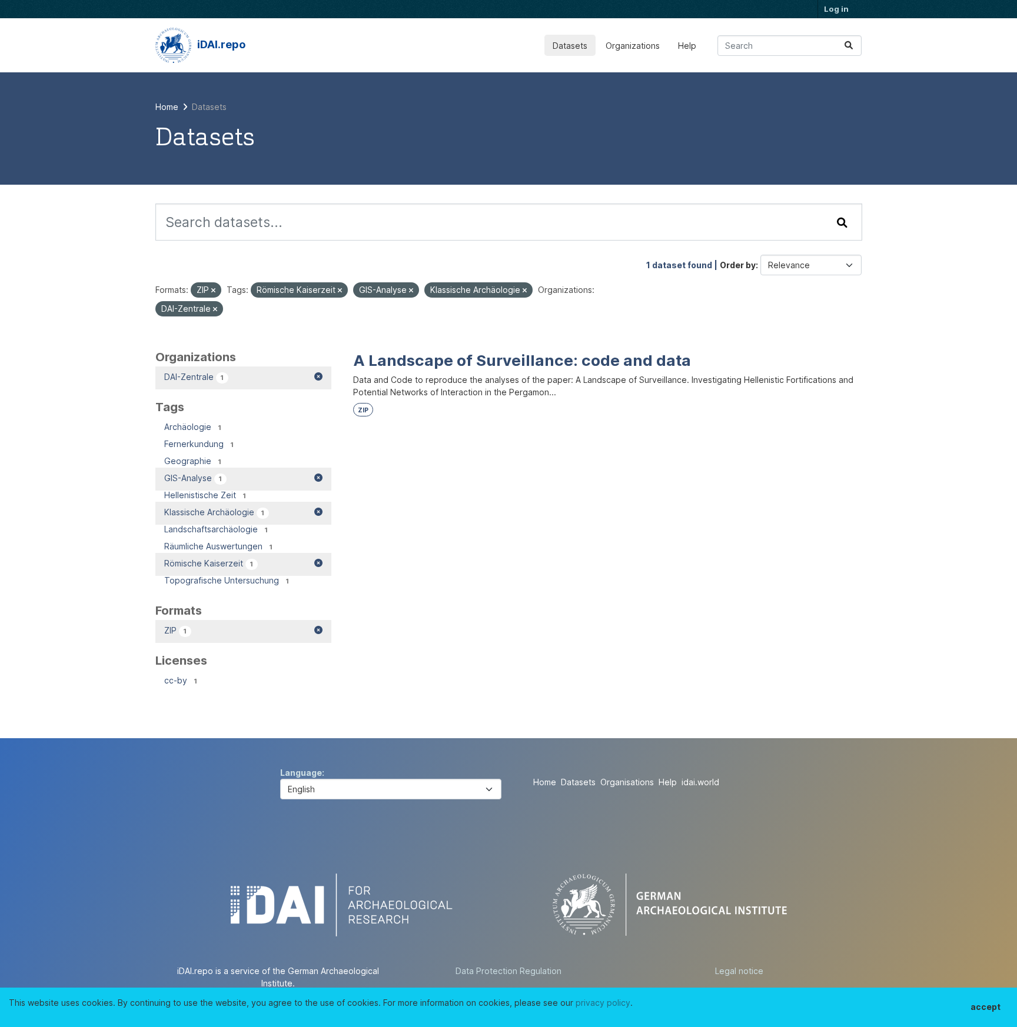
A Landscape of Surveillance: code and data (522, 360)
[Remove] (213, 290)
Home (544, 782)
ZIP (363, 410)
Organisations (627, 782)
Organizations (633, 46)
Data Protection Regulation (508, 971)
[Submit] (848, 45)
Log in (836, 9)
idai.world (700, 782)
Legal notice (739, 971)
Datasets (570, 46)
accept (986, 1007)
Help (687, 46)
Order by (738, 265)
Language (301, 773)
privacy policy (603, 1003)
